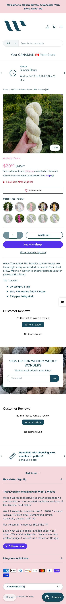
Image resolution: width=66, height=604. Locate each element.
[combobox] (33, 43)
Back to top (31, 473)
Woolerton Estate (11, 158)
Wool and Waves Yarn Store (21, 596)
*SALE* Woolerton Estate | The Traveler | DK (30, 90)
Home (5, 90)
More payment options (33, 252)
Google (54, 538)
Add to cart (44, 235)
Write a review (33, 324)
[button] (54, 26)
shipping (29, 171)
